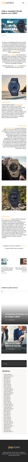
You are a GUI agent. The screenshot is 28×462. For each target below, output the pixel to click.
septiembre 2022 (8, 408)
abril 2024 (6, 383)
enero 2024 (6, 387)
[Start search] (25, 3)
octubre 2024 (7, 374)
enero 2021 (6, 430)
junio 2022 (6, 413)
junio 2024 (6, 380)
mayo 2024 (6, 381)
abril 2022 (6, 415)
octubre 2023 (7, 391)
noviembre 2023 (7, 390)
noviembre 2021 (7, 423)
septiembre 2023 (8, 393)
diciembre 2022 (7, 404)
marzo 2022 (6, 417)
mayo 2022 (6, 414)
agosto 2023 (7, 394)
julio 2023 (6, 395)
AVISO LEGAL (16, 452)
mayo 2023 (6, 398)
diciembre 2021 (7, 421)
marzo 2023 (6, 401)
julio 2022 (6, 411)
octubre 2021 (7, 424)
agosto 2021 (7, 427)
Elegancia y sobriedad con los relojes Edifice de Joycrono (13, 343)
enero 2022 (6, 420)
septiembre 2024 (8, 375)
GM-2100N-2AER (18, 104)
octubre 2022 (7, 407)
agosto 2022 (7, 410)
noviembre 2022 (7, 405)
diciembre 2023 (7, 388)
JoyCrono (23, 245)
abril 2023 (6, 400)
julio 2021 (6, 428)
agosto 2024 (7, 377)
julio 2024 (6, 378)
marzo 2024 (6, 384)
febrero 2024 (7, 385)
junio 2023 (6, 397)
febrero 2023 (7, 403)
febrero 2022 (7, 418)
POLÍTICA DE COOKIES (14, 453)
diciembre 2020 (7, 431)
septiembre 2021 (8, 425)
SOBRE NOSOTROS (7, 452)
